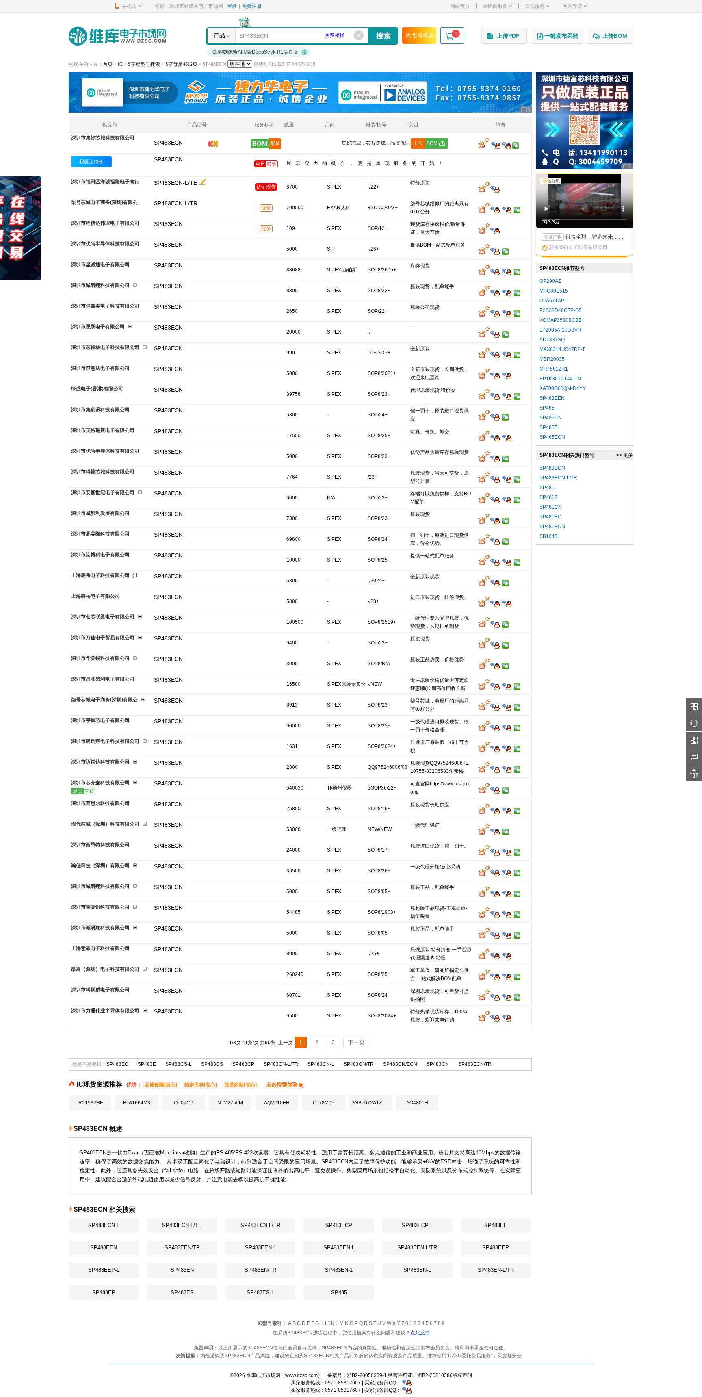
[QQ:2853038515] (495, 500)
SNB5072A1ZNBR (371, 1103)
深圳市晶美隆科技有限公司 (100, 534)
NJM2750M (230, 1103)
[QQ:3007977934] (495, 479)
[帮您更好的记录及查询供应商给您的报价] (202, 181)
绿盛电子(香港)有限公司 (97, 389)
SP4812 (548, 497)
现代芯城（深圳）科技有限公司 (105, 824)
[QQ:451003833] (495, 645)
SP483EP (103, 1292)
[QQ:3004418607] (495, 272)
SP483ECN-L (103, 1225)
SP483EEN (103, 1248)
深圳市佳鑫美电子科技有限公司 (105, 306)
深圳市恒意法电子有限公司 (100, 368)
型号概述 (422, 36)
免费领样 (334, 35)
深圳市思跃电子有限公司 (98, 327)
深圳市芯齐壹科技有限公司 (100, 782)
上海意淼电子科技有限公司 (100, 948)
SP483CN (438, 1064)
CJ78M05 (323, 1103)
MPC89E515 (554, 291)
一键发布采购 (561, 36)
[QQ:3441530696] (495, 873)
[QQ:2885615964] (495, 437)
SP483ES (182, 1292)
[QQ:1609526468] (407, 1383)
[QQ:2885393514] (495, 541)
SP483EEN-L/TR (417, 1248)
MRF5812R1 (554, 369)
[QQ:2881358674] (495, 520)
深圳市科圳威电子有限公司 (100, 990)
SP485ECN (552, 437)
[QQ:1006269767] (506, 748)
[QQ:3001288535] (506, 292)
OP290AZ (550, 281)
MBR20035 (552, 359)
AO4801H (417, 1103)
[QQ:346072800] (495, 375)
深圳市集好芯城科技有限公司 (102, 138)
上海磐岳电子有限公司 (95, 596)
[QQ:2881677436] (495, 210)
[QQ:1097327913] (495, 313)
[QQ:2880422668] (506, 997)
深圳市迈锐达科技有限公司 (100, 762)
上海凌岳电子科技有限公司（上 (105, 575)
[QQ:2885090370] (506, 893)
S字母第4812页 (181, 64)
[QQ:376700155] (506, 914)
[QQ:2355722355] (495, 748)
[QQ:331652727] (407, 1390)
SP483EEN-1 (260, 1248)
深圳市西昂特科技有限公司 (100, 845)
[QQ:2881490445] (506, 479)
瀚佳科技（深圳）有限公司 (100, 865)
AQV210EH (277, 1103)
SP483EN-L (417, 1270)
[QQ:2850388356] (495, 665)
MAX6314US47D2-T (562, 349)
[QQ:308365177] (506, 355)
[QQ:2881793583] (495, 624)
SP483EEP (495, 1248)
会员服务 (535, 6)
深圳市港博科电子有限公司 (100, 554)
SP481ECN (552, 526)
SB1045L (550, 536)
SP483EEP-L (103, 1270)
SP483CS (212, 1064)
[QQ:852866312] (506, 375)
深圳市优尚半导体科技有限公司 (105, 244)
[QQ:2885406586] (495, 810)
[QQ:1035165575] (506, 313)
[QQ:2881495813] (495, 355)
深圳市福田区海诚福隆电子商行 (105, 181)
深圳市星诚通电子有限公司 (100, 264)
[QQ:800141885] (506, 976)
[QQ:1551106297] (495, 686)
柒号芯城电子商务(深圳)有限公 (104, 202)
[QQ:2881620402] (506, 210)
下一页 (356, 1042)
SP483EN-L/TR (496, 1270)
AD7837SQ (552, 340)
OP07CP (183, 1103)
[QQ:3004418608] (506, 272)
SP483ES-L (260, 1292)
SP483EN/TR (260, 1270)
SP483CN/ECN (400, 1064)
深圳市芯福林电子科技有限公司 (105, 347)
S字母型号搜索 (144, 64)
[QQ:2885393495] (495, 417)
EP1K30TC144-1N (560, 379)
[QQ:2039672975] (506, 728)
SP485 (339, 1292)
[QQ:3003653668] (495, 583)
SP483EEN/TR (182, 1248)
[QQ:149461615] (495, 562)
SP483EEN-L (339, 1248)
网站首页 (460, 6)
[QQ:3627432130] (495, 914)
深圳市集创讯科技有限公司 (100, 409)
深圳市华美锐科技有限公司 (100, 658)
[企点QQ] (495, 976)
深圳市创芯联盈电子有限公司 (102, 617)
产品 (219, 35)
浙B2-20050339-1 (367, 1375)
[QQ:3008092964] (495, 145)
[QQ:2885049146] (495, 790)
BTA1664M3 (136, 1103)
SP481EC (550, 517)
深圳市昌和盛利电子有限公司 (102, 679)
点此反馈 (420, 1333)
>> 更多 (624, 455)
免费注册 (252, 6)
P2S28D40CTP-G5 (561, 310)
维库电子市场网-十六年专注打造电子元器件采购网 (117, 36)
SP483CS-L (178, 1064)
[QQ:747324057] (506, 810)
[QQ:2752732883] (495, 396)
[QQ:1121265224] (506, 562)
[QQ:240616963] (506, 396)
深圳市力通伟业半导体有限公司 (105, 1010)
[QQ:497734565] (495, 1018)
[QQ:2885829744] (495, 251)
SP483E (147, 1064)
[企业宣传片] (213, 145)
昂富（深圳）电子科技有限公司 (105, 969)
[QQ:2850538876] (495, 334)
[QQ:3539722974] (506, 873)
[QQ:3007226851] (495, 831)
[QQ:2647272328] (506, 769)
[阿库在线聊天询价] (483, 145)
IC (120, 64)
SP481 (547, 487)
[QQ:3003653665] (495, 603)
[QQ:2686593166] (506, 686)
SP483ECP (338, 1225)
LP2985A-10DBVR (560, 330)
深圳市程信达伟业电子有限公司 (105, 223)
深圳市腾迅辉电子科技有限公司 (105, 741)
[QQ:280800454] (506, 437)
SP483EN (182, 1270)
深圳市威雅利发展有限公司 (100, 513)
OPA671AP (552, 301)
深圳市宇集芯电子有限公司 (100, 720)
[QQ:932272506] (495, 189)
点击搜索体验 (282, 1085)
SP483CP (243, 1064)
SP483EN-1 (339, 1270)
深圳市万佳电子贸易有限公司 (102, 637)
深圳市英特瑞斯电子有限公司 (102, 430)
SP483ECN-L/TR (260, 1225)
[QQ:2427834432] (495, 852)
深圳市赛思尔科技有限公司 (100, 803)
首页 (108, 64)
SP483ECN (168, 159)
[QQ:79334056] (506, 1018)
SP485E (549, 427)
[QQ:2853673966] (495, 893)
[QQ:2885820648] (495, 292)
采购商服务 (495, 6)
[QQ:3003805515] (495, 997)
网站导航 (572, 6)
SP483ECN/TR (475, 1064)
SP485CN (551, 418)
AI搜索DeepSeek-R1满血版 (258, 52)
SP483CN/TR (359, 1064)
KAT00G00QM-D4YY (563, 388)
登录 (232, 6)
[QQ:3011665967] (495, 769)
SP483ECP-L (417, 1225)
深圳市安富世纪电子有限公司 (102, 492)
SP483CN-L (321, 1064)
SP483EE (495, 1225)
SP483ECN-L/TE (175, 183)
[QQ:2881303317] (495, 458)
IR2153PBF (90, 1103)
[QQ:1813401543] (495, 956)
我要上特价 (91, 162)
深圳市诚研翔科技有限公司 (100, 285)
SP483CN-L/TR (281, 1064)
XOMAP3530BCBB (561, 320)
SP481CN (551, 507)
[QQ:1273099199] (506, 852)
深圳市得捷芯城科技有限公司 (102, 472)
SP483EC (117, 1064)
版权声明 (462, 1375)
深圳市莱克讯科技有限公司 (100, 907)
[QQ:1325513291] (506, 603)
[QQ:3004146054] (495, 230)
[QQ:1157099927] (495, 728)
